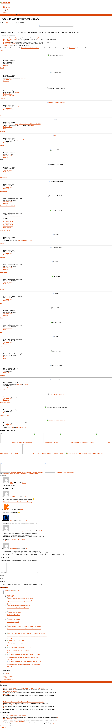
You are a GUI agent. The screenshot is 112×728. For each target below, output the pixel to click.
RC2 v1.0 (2, 389)
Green (30, 240)
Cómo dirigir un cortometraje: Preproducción (14, 721)
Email (1, 578)
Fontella (2, 68)
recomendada (13, 473)
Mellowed (2, 375)
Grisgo (6, 677)
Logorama (6, 694)
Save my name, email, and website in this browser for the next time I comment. (22, 584)
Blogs (6, 15)
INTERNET (6, 7)
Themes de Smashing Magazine (11, 38)
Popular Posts (10, 595)
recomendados (21, 473)
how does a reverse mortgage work (19, 530)
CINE (4, 6)
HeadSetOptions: (7, 40)
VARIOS (5, 9)
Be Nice (2, 289)
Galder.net (17, 92)
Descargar (6, 65)
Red (22, 240)
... (52, 689)
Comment (3, 572)
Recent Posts (10, 596)
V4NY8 (2, 332)
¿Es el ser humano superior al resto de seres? (18, 650)
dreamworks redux (5, 402)
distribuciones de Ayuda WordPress (30, 48)
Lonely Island (3, 272)
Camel (1, 346)
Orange (25, 240)
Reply (24, 483)
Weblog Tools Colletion (9, 43)
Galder (11, 483)
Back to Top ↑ (3, 727)
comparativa (6, 473)
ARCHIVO (6, 12)
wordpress (35, 473)
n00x (11, 520)
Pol (7, 23)
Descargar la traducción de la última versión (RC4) (28, 124)
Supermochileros (8, 679)
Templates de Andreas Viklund (13, 216)
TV (7, 10)
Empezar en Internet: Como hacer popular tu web (19, 601)
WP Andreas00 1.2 (8, 226)
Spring (1, 303)
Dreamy (2, 243)
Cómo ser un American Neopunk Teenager (18, 608)
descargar (31, 125)
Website (2, 581)
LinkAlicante (23, 78)
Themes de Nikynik (5, 230)
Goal (1, 318)
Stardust (2, 145)
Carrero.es (72, 48)
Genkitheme (3, 83)
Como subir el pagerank (13, 622)
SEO (26, 473)
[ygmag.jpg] (56, 135)
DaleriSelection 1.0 (8, 227)
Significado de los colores (13, 615)
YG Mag (2, 131)
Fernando (12, 496)
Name (1, 575)
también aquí (35, 38)
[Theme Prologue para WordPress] (56, 102)
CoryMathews (7, 42)
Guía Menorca (7, 674)
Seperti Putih (3, 191)
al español (11, 427)
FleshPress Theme (4, 415)
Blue (18, 240)
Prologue (2, 98)
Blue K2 (20, 125)
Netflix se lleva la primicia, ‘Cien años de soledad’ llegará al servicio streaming (27, 636)
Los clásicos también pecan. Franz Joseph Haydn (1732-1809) (23, 657)
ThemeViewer (7, 45)
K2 (1, 115)
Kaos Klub (3, 725)
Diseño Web (7, 673)
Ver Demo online (7, 108)
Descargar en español (8, 95)
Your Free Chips (8, 676)
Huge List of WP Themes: (10, 39)
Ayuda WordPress (20, 106)
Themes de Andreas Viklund (7, 206)
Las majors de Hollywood (10, 691)
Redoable (2, 361)
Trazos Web (19, 384)
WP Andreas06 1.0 (8, 221)
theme (30, 473)
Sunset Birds (3, 177)
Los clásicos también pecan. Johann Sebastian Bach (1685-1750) (23, 664)
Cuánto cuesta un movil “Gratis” (15, 643)
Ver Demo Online (7, 79)
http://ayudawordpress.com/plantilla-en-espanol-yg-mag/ (17, 502)
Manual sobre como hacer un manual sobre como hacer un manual (24, 629)
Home (1, 15)
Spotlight (2, 257)
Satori (1, 50)
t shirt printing (13, 548)
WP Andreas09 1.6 (8, 224)
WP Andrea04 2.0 (8, 223)
